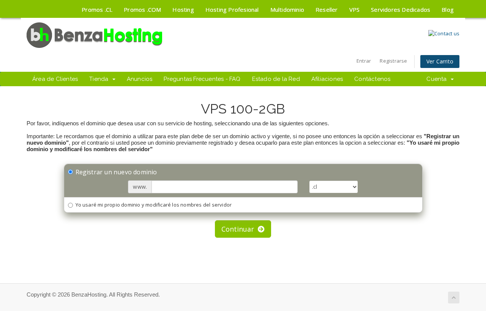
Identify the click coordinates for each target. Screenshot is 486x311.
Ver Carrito (439, 61)
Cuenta (438, 79)
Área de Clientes (55, 79)
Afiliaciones (327, 79)
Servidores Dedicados (400, 9)
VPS (354, 9)
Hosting (183, 9)
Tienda (100, 79)
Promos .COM (142, 9)
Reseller (327, 9)
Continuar (239, 229)
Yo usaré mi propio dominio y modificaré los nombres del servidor (154, 204)
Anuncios (140, 79)
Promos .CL (97, 9)
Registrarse (393, 60)
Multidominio (287, 9)
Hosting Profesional (232, 9)
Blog (448, 9)
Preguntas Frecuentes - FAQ (202, 79)
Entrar (364, 60)
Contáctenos (372, 79)
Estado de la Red (276, 79)
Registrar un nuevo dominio (116, 172)
